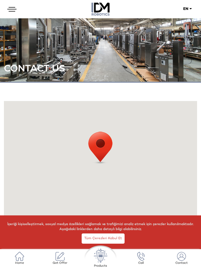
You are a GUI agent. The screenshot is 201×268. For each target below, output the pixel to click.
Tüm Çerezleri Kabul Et (103, 238)
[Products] (100, 258)
